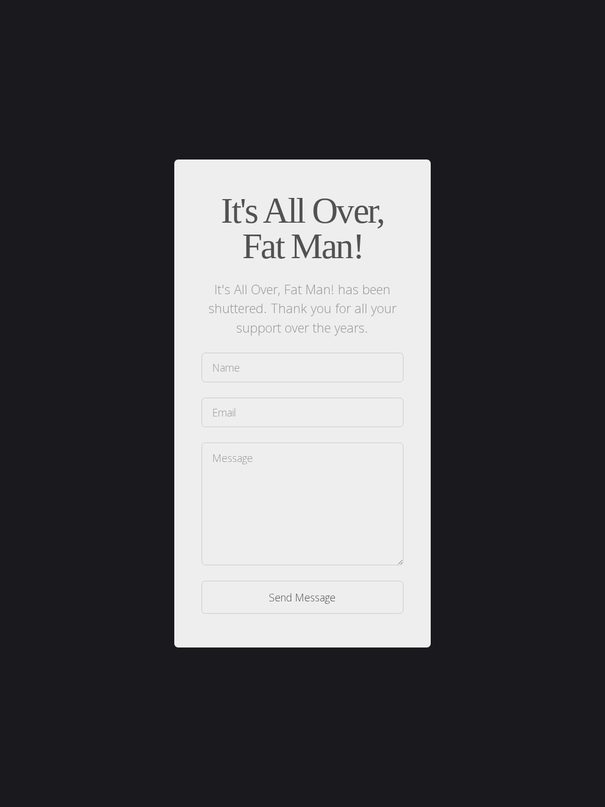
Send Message (302, 597)
